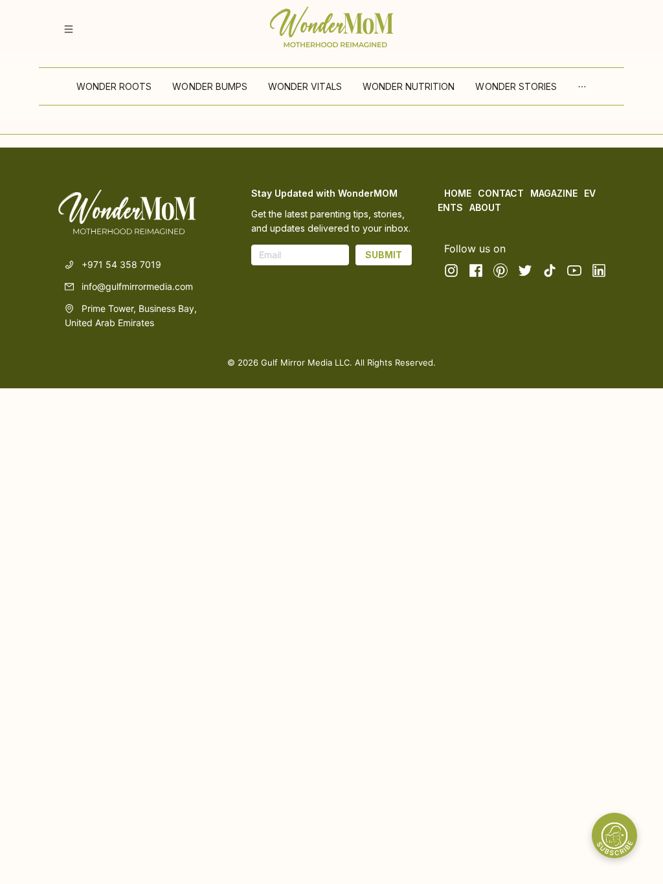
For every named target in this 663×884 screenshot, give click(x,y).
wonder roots (114, 86)
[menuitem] (114, 87)
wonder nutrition (409, 86)
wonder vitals (305, 86)
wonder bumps (209, 86)
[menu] (331, 86)
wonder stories (516, 86)
